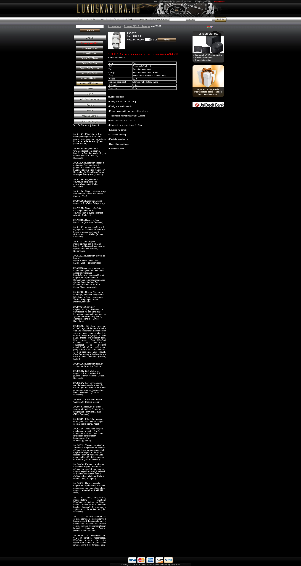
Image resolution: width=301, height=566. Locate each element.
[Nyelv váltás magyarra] (208, 27)
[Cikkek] (117, 20)
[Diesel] (89, 90)
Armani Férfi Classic (89, 58)
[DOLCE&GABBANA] (89, 101)
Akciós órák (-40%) (89, 43)
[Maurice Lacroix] (89, 118)
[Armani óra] (89, 40)
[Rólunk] (129, 20)
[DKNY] (89, 96)
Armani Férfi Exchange (89, 68)
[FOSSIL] (89, 107)
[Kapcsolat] (143, 20)
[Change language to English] (211, 27)
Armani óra (114, 26)
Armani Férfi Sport (89, 63)
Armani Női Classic (90, 73)
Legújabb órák (89, 53)
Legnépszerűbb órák (89, 48)
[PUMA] (89, 112)
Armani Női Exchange (89, 83)
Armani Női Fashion (89, 78)
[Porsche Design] (89, 123)
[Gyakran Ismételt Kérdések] (104, 20)
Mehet (166, 40)
